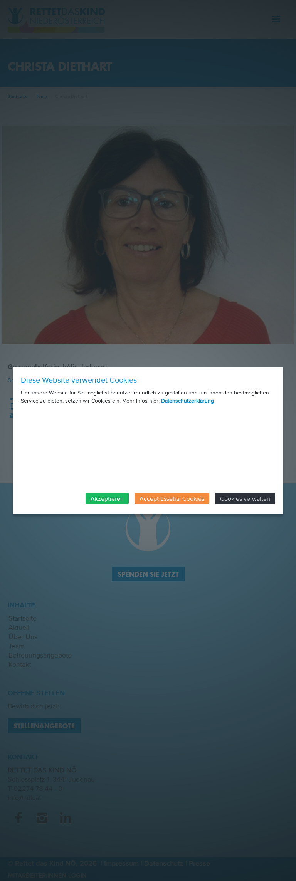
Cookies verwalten (245, 498)
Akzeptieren (107, 498)
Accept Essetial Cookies (172, 498)
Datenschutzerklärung (187, 401)
